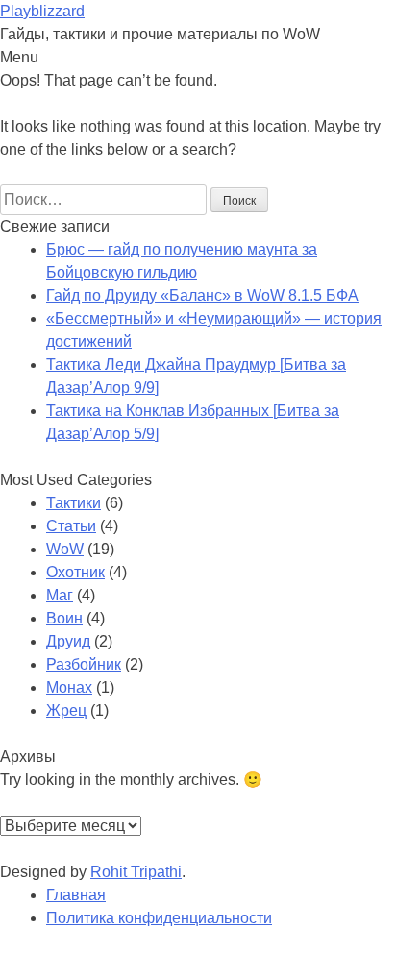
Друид (68, 641)
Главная (76, 895)
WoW (65, 549)
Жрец (66, 710)
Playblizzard (42, 11)
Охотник (75, 572)
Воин (64, 618)
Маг (59, 595)
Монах (69, 687)
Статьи (71, 526)
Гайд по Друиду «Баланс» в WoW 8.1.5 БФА (202, 295)
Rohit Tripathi (136, 872)
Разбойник (83, 664)
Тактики (73, 503)
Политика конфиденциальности (159, 918)
